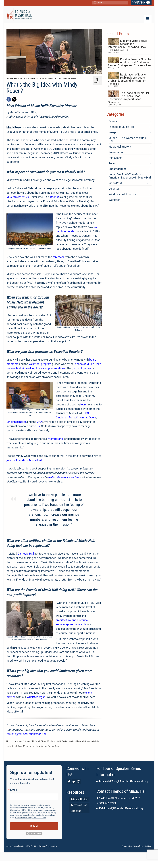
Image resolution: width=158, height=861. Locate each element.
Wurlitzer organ (36, 697)
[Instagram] (78, 781)
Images (113, 132)
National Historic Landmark (65, 477)
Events (113, 121)
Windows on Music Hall (123, 194)
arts (9, 741)
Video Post (115, 183)
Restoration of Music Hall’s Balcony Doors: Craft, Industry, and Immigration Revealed (127, 79)
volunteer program (40, 364)
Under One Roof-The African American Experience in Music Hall (130, 176)
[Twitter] (74, 781)
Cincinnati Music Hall (32, 741)
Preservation (116, 152)
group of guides (81, 368)
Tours (112, 163)
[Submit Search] (94, 2)
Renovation (115, 157)
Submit (34, 826)
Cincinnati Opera (86, 417)
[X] (14, 99)
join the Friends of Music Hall (24, 460)
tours (83, 404)
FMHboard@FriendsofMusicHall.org (121, 808)
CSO (86, 413)
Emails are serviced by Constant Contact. (30, 817)
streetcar (58, 257)
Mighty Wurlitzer (62, 741)
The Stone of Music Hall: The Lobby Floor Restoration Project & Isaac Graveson (129, 97)
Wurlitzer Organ (53, 746)
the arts (15, 746)
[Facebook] (8, 99)
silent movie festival (89, 741)
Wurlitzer (44, 746)
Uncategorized (118, 168)
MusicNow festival (17, 197)
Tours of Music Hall (25, 746)
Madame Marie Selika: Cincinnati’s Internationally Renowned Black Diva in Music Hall (127, 45)
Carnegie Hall (26, 553)
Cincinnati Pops (65, 417)
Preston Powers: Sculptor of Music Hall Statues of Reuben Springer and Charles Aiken (130, 62)
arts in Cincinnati (18, 741)
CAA (39, 421)
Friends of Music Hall (48, 741)
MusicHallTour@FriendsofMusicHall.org (123, 781)
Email (13, 790)
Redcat (54, 197)
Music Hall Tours (75, 741)
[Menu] (148, 19)
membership (56, 438)
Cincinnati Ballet (16, 421)
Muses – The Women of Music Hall (128, 139)
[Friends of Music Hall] (19, 14)
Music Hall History (120, 146)
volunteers (36, 746)
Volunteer (115, 188)
